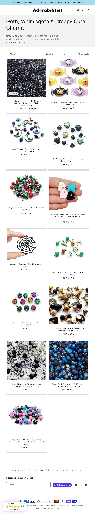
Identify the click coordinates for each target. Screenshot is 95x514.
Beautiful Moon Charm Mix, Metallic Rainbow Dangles (26, 150)
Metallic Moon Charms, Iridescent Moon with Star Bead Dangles (26, 324)
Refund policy (51, 506)
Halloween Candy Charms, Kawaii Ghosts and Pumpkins (68, 103)
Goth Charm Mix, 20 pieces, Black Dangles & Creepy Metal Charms (26, 385)
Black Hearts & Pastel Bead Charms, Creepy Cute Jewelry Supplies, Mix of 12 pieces (26, 442)
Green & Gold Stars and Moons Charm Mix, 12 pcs (68, 273)
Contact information (55, 508)
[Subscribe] (47, 485)
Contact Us (80, 470)
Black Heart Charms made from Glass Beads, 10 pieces (68, 160)
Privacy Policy (67, 470)
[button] (5, 10)
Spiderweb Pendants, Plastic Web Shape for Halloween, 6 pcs (27, 265)
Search (13, 470)
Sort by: (49, 54)
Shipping (22, 470)
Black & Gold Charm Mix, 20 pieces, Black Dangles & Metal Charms (68, 329)
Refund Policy (52, 470)
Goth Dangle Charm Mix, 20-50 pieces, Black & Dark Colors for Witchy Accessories (26, 103)
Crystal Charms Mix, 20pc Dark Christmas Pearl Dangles (26, 209)
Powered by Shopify (36, 506)
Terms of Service (36, 470)
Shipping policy (40, 508)
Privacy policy (63, 506)
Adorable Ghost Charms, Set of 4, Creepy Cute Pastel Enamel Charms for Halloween (68, 217)
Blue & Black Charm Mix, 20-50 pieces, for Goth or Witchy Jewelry (68, 385)
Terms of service (77, 506)
